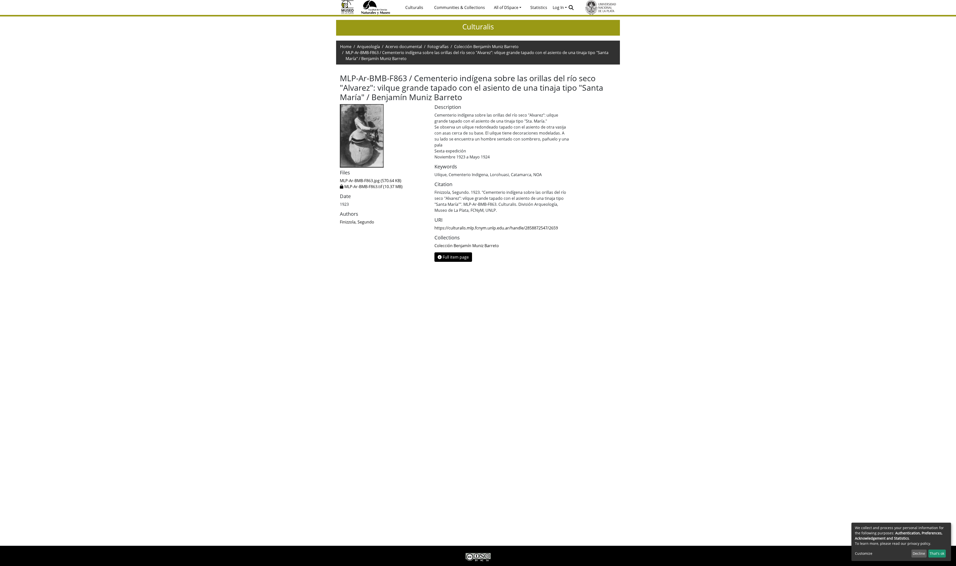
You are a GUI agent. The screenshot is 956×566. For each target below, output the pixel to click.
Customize (863, 553)
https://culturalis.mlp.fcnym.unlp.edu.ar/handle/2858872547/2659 (496, 228)
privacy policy (918, 543)
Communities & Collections (459, 7)
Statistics (538, 7)
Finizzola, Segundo (357, 222)
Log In (558, 7)
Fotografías (438, 46)
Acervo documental (403, 46)
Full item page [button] (455, 257)
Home (346, 46)
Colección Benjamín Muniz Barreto (486, 46)
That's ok (937, 553)
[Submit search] (571, 7)
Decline (919, 553)
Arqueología (368, 46)
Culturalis (414, 7)
